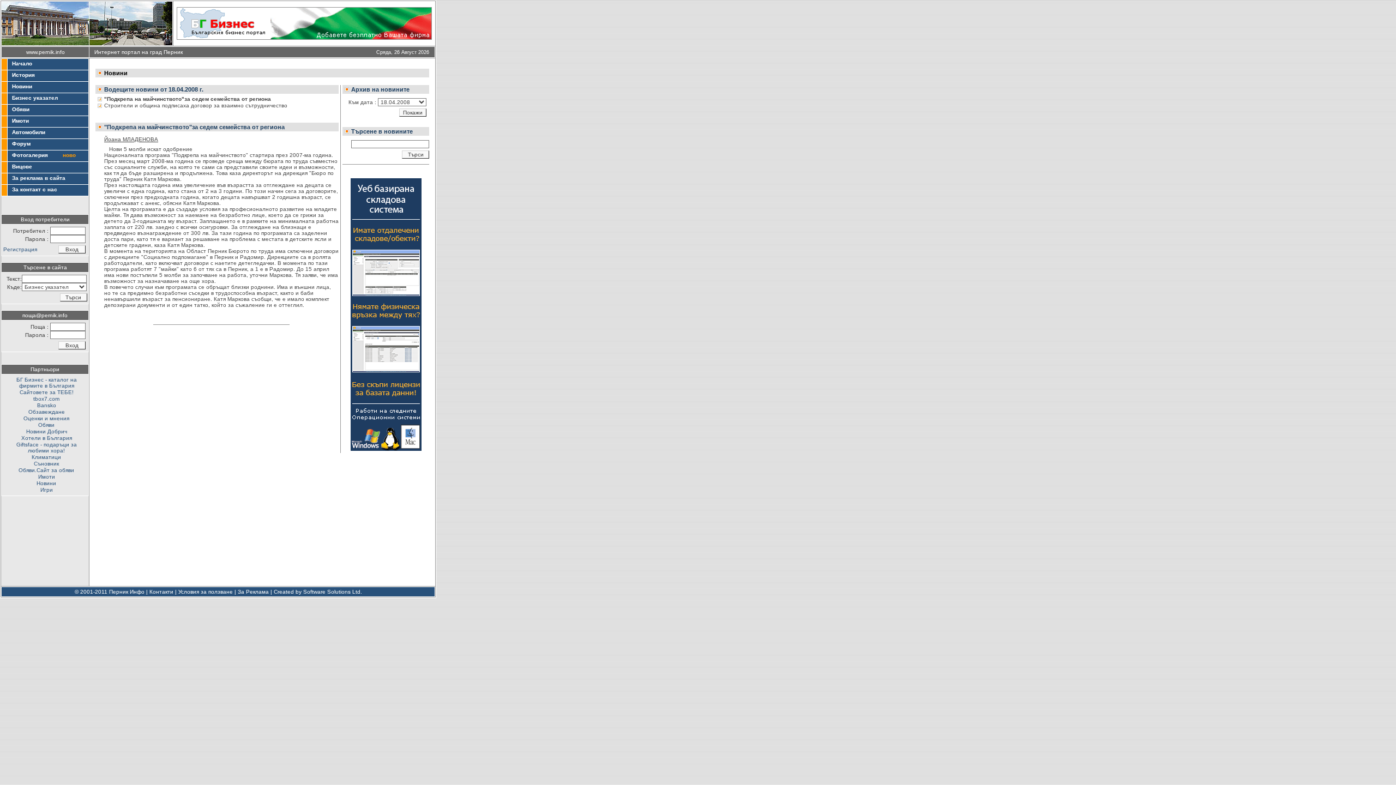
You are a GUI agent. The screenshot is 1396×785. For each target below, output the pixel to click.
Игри (46, 490)
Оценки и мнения (46, 418)
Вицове (22, 167)
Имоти (20, 121)
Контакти (161, 592)
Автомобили (28, 132)
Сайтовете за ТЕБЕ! (47, 392)
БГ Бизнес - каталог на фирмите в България (46, 383)
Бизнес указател (35, 98)
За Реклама (253, 592)
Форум (21, 144)
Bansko (46, 405)
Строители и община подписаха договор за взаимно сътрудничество (195, 105)
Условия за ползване (205, 592)
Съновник (46, 464)
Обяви (20, 109)
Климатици (46, 457)
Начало (22, 64)
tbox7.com (46, 399)
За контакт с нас (34, 189)
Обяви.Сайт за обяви (46, 470)
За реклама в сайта (38, 178)
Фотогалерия (30, 155)
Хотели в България (46, 438)
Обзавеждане (46, 412)
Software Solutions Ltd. (332, 592)
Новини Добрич (46, 431)
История (23, 75)
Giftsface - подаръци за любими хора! (46, 448)
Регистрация (20, 249)
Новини (22, 86)
